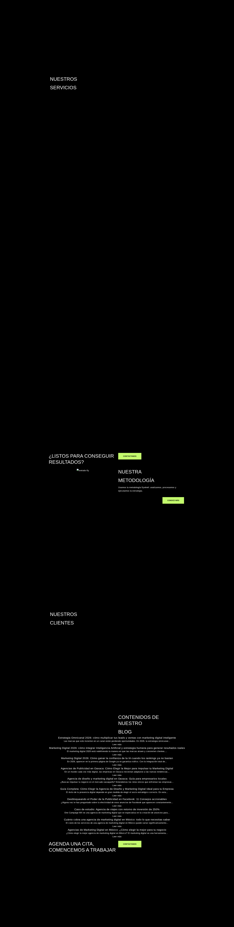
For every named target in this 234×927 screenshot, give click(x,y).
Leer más (117, 744)
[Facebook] (49, 881)
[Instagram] (62, 881)
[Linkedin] (55, 881)
